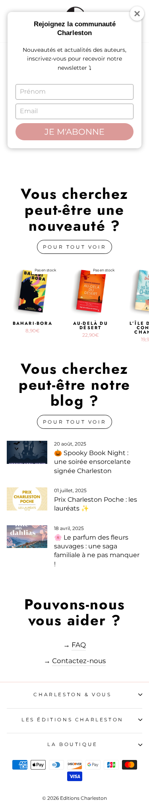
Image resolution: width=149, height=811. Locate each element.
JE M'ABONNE (74, 132)
